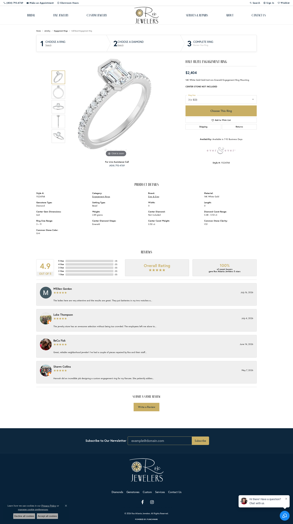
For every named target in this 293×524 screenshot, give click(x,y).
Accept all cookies (47, 516)
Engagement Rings (61, 31)
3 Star (61, 267)
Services (160, 492)
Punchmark (152, 519)
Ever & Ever (153, 196)
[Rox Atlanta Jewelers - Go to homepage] (146, 469)
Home (38, 31)
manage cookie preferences (33, 509)
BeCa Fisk (59, 340)
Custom (147, 492)
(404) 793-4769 (117, 165)
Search (48, 45)
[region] (116, 107)
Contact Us (259, 15)
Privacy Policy (126, 508)
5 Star (61, 261)
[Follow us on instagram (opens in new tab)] (152, 502)
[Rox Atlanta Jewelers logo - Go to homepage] (147, 15)
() (116, 261)
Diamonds (117, 492)
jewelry (47, 31)
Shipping (203, 126)
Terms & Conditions (142, 508)
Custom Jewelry (97, 15)
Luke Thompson (63, 314)
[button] (255, 3)
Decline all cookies (24, 516)
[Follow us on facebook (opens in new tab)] (142, 502)
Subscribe (200, 440)
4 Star (61, 264)
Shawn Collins (62, 366)
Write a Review (146, 407)
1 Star (61, 274)
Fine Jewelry (61, 15)
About (229, 15)
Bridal (31, 15)
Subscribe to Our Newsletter (105, 440)
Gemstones (132, 492)
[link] (13, 3)
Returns (239, 126)
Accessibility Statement (163, 508)
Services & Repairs (197, 15)
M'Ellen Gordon (62, 288)
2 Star (61, 271)
